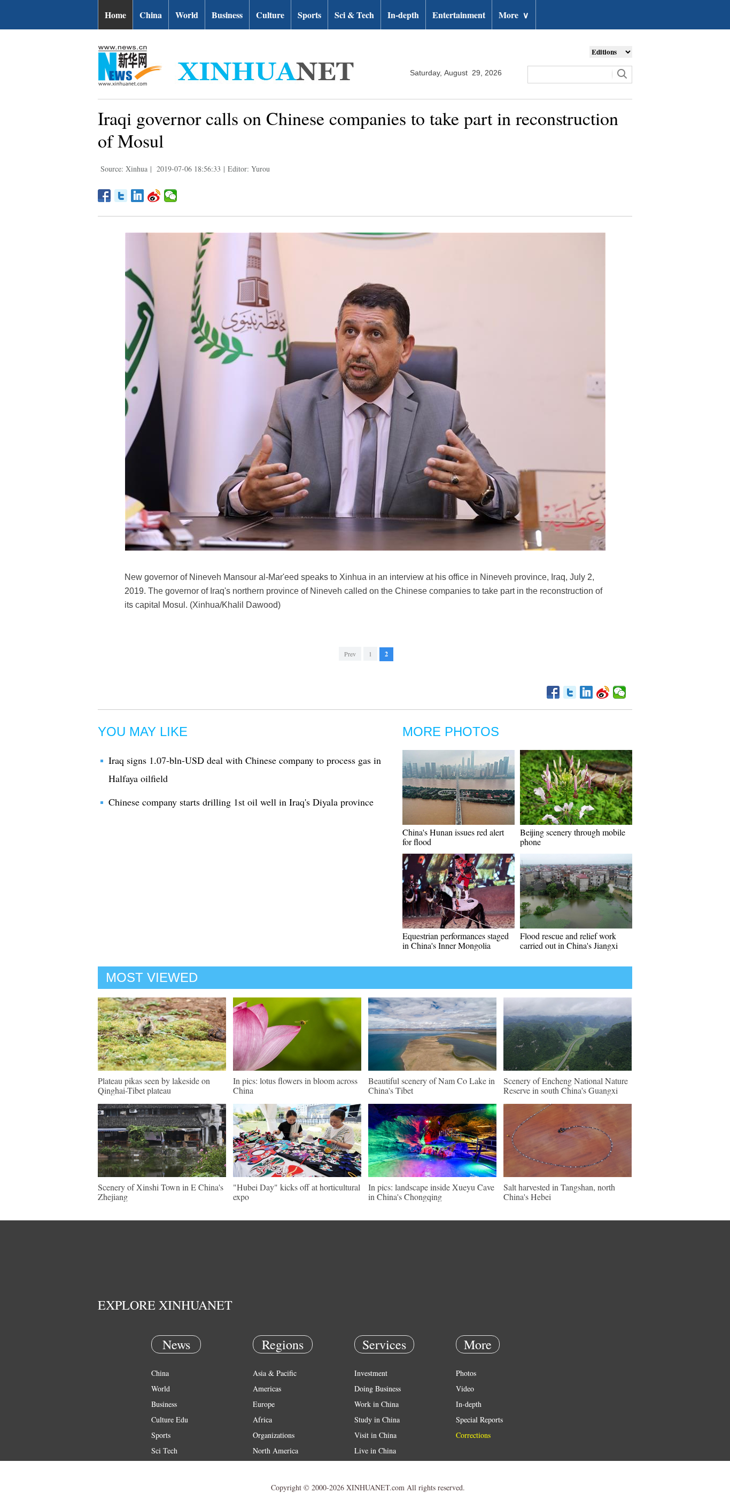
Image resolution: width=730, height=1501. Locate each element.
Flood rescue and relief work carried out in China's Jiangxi (569, 940)
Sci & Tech (354, 15)
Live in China (375, 1450)
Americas (267, 1388)
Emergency (371, 1466)
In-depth (403, 15)
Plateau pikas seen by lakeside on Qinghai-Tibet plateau (154, 1085)
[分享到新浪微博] (154, 195)
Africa (262, 1419)
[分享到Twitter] (121, 195)
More (514, 15)
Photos (466, 1373)
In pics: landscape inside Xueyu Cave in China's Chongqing (431, 1191)
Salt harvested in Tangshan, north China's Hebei (559, 1191)
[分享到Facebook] (104, 195)
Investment (370, 1373)
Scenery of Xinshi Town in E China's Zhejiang (160, 1191)
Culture (270, 15)
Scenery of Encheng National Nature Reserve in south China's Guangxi (565, 1085)
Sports (309, 15)
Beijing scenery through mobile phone (572, 836)
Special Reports (479, 1419)
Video (465, 1388)
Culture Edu (169, 1419)
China (150, 15)
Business (227, 15)
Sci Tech (164, 1450)
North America (275, 1450)
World (186, 15)
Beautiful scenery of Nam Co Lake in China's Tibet (431, 1085)
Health (161, 1466)
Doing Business (377, 1388)
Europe (264, 1404)
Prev (350, 653)
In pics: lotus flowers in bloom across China (295, 1085)
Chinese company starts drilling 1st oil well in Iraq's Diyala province (241, 801)
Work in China (376, 1404)
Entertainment (458, 15)
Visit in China (375, 1435)
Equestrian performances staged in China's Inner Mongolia (455, 940)
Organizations (273, 1435)
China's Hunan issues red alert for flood (453, 836)
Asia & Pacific (275, 1373)
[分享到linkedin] (137, 195)
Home (115, 15)
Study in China (377, 1419)
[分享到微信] (170, 195)
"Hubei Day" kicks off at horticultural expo (296, 1191)
